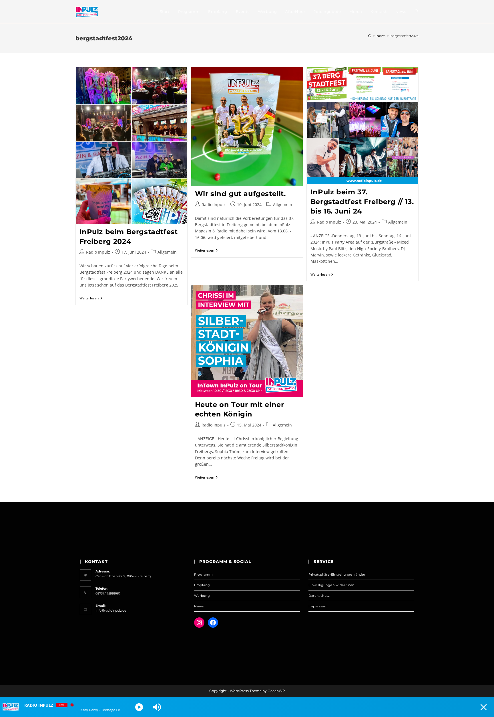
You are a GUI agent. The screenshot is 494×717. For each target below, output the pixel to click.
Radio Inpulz (98, 252)
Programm (203, 574)
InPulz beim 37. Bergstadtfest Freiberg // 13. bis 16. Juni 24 (362, 201)
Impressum (318, 606)
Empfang (202, 585)
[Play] (139, 707)
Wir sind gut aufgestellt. (240, 193)
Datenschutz (319, 596)
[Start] (369, 36)
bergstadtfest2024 (405, 36)
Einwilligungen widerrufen (331, 585)
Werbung (202, 596)
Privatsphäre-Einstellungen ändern (338, 574)
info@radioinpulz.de (110, 611)
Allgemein (167, 252)
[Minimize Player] (483, 707)
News (199, 606)
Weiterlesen (90, 298)
